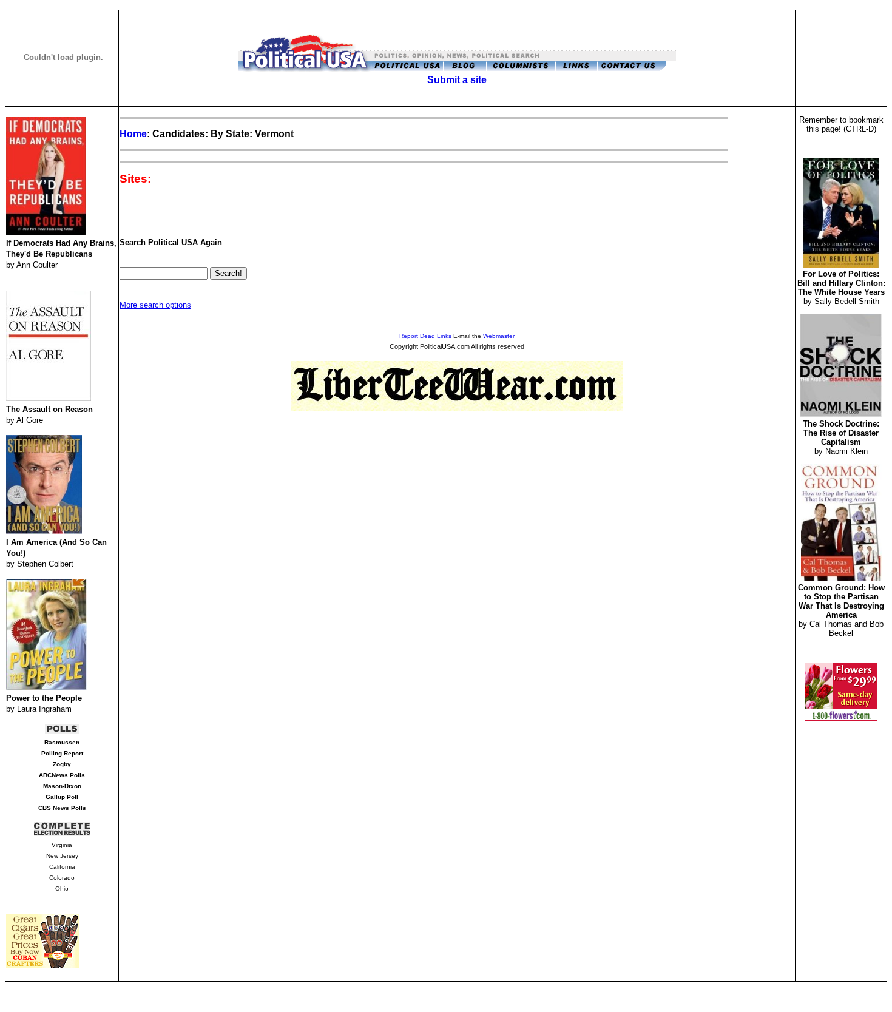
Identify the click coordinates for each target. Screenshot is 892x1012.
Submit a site (457, 80)
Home (133, 134)
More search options (155, 304)
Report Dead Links (425, 335)
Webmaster (499, 335)
